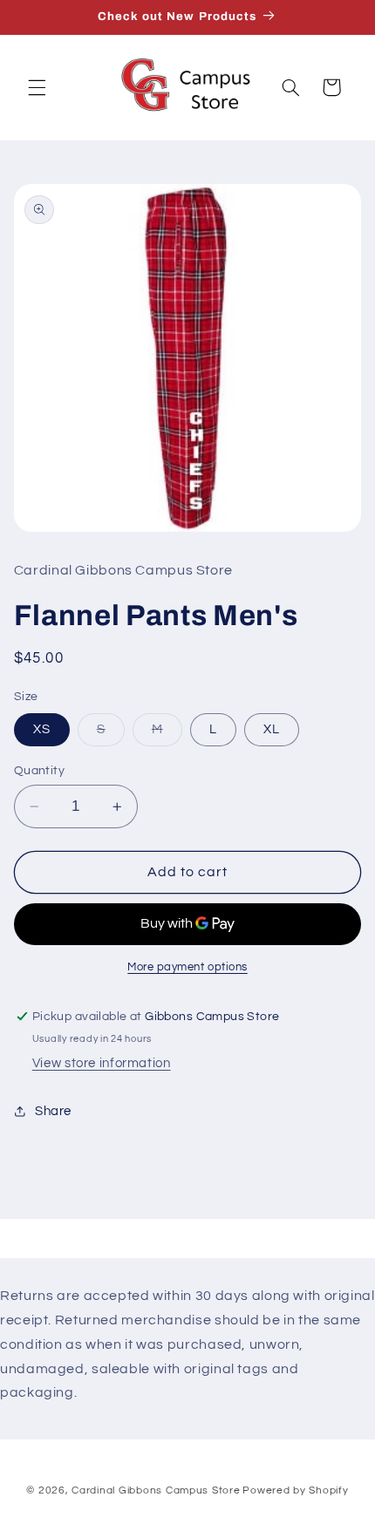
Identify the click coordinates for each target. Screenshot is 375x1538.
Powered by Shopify (295, 1490)
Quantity (39, 771)
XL (271, 729)
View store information (101, 1063)
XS (42, 729)
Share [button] (53, 1111)
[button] (37, 87)
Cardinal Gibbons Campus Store (156, 1490)
